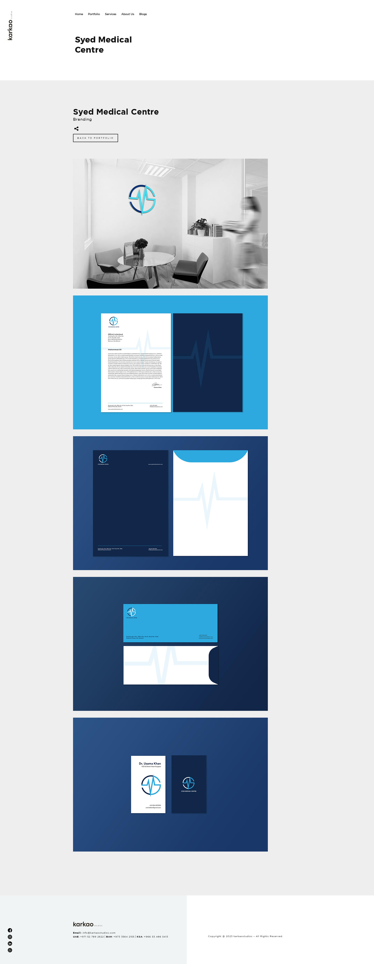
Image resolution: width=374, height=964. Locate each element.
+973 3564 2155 (124, 936)
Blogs (143, 14)
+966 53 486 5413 (156, 936)
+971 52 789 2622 (92, 936)
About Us (127, 14)
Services (110, 14)
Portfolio (94, 14)
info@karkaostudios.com (99, 932)
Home (79, 14)
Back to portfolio (95, 138)
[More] (76, 129)
